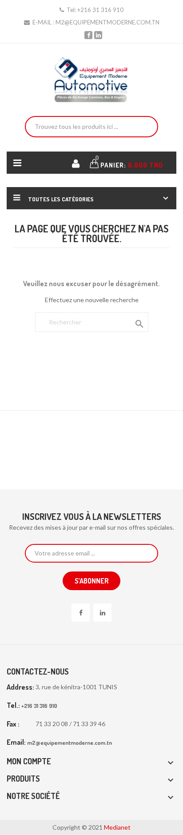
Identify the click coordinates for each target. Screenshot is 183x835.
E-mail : (43, 22)
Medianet (117, 827)
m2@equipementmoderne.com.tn (107, 22)
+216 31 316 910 (100, 9)
